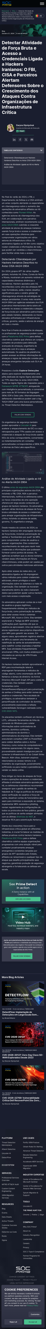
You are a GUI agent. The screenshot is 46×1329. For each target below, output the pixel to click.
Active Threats (7, 1221)
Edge (42, 1215)
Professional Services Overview (10, 1179)
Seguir (21, 131)
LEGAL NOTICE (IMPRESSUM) (22, 1283)
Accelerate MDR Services (33, 1162)
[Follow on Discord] (32, 140)
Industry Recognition (31, 1235)
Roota (4, 1236)
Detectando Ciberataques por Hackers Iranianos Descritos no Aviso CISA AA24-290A (22, 159)
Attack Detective (8, 1149)
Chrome (26, 1215)
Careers (26, 1243)
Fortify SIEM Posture (31, 1142)
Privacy (26, 1247)
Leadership (27, 1239)
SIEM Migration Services (8, 1196)
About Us (26, 1231)
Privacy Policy (32, 1305)
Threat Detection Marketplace (8, 1143)
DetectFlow (6, 1157)
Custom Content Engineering (8, 1189)
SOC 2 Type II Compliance (33, 1252)
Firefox (34, 1215)
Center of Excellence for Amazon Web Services (32, 1187)
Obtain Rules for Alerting (33, 1147)
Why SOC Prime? (30, 1227)
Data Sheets (7, 1217)
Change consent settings (21, 1277)
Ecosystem (8, 1165)
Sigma (4, 1240)
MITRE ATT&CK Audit (10, 1184)
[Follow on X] (26, 140)
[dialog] (23, 1306)
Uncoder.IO (27, 1206)
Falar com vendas (23, 415)
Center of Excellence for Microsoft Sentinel (32, 1180)
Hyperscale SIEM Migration (30, 1167)
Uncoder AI (6, 1153)
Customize (35, 1314)
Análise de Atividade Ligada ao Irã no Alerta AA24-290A (21, 165)
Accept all (33, 1322)
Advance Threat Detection (33, 1151)
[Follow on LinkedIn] (14, 140)
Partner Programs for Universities (31, 1257)
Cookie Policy (13, 1280)
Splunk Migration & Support (30, 1194)
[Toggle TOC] (41, 150)
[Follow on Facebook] (20, 140)
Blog (13, 11)
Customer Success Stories (9, 1226)
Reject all (13, 1322)
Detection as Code (9, 1232)
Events (4, 1213)
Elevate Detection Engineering (30, 1156)
